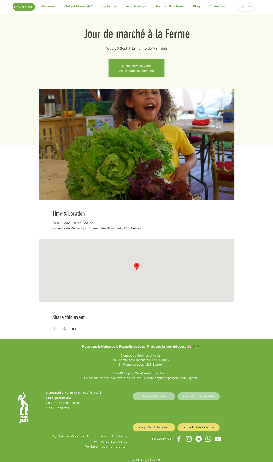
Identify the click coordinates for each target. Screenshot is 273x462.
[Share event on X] (64, 328)
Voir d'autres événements (136, 70)
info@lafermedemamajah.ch (105, 446)
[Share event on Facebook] (54, 328)
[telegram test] (198, 439)
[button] (81, 6)
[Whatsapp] (208, 439)
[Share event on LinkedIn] (74, 328)
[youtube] (218, 439)
